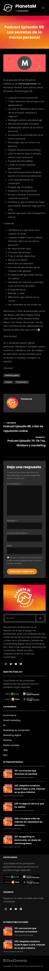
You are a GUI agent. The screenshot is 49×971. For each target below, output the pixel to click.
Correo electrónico (18, 533)
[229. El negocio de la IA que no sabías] (7, 807)
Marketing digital (12, 375)
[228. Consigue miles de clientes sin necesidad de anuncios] (7, 822)
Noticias (7, 740)
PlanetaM (25, 6)
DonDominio (23, 10)
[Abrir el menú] (43, 7)
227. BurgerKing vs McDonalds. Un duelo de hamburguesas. (27, 840)
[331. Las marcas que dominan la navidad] (7, 774)
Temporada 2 (21, 382)
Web (9, 545)
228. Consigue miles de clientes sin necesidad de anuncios (28, 822)
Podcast (8, 382)
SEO (5, 755)
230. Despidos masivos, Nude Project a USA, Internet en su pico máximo (29, 789)
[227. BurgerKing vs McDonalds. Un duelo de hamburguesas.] (7, 840)
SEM (5, 750)
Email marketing (11, 720)
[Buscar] (40, 618)
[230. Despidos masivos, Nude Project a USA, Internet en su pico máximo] (7, 789)
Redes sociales (11, 745)
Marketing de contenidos (16, 730)
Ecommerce (9, 715)
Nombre (12, 520)
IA (4, 725)
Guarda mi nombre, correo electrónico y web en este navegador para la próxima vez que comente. (24, 560)
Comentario (14, 483)
